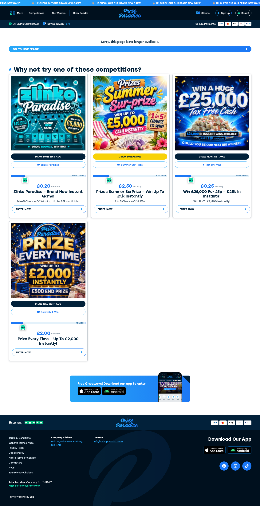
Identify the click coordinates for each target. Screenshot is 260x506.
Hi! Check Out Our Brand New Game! (53, 3)
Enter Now (23, 209)
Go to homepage (26, 49)
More (20, 12)
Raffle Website (17, 496)
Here (67, 23)
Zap (32, 496)
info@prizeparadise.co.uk (108, 441)
